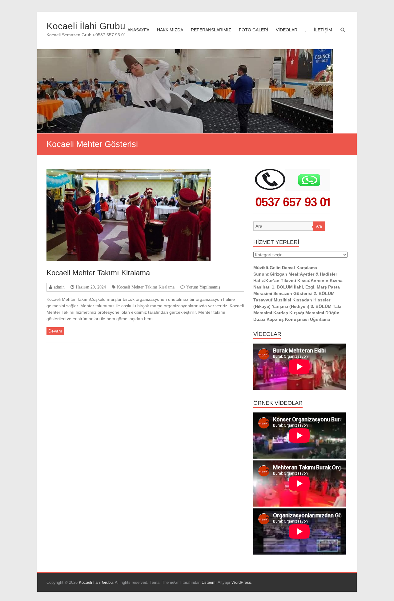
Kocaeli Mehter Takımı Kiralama (98, 273)
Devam (55, 330)
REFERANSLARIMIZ (211, 29)
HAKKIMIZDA (170, 29)
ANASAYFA (138, 29)
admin (59, 287)
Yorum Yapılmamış (203, 287)
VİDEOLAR (286, 29)
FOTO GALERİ (253, 29)
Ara (319, 226)
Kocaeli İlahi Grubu (85, 26)
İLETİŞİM (323, 29)
